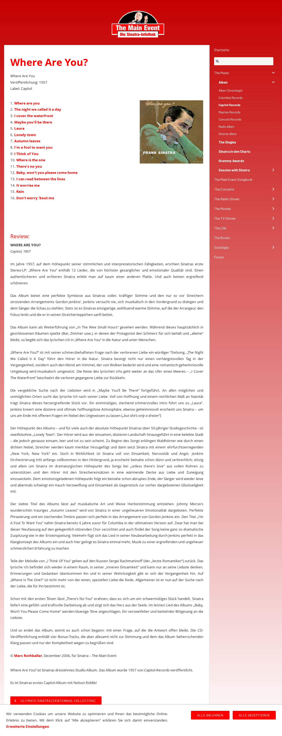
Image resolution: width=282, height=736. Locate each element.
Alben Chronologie (231, 90)
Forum (219, 257)
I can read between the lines (40, 179)
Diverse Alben (228, 134)
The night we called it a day (37, 109)
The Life (220, 228)
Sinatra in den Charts (234, 151)
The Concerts (224, 189)
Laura (19, 128)
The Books (222, 238)
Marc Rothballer (28, 655)
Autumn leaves (27, 141)
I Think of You (26, 153)
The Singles (227, 142)
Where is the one (30, 160)
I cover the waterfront (33, 115)
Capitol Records (230, 105)
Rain (20, 191)
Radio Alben (226, 126)
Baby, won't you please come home (47, 172)
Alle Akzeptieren (254, 715)
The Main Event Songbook (233, 179)
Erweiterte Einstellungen (27, 726)
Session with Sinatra (234, 170)
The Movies (222, 208)
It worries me (28, 185)
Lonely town (25, 134)
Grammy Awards (231, 161)
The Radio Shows (226, 199)
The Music (221, 73)
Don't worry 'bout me (35, 198)
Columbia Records (231, 98)
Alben (223, 82)
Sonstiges (221, 247)
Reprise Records (229, 112)
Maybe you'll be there (33, 122)
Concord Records (230, 119)
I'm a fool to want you (33, 147)
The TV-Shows (225, 218)
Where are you (27, 103)
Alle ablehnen (210, 715)
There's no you (29, 166)
